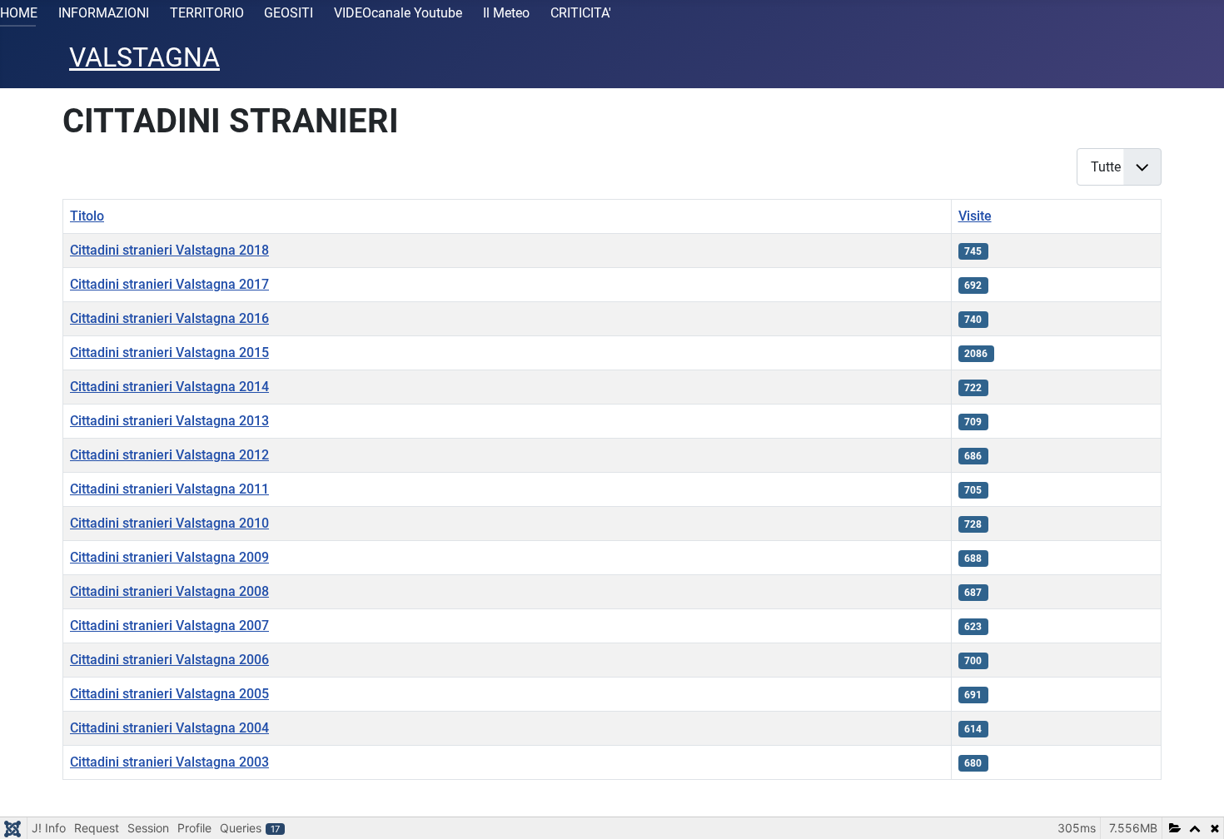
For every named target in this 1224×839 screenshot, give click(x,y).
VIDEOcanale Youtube (398, 13)
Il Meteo (506, 13)
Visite (975, 216)
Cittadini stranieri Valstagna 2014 (169, 387)
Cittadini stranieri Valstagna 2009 (169, 557)
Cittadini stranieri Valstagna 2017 (169, 284)
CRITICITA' (580, 13)
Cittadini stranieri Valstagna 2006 (169, 660)
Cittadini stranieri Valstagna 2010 (169, 523)
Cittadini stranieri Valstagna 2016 (169, 318)
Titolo (87, 216)
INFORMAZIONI (103, 13)
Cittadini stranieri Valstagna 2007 (169, 625)
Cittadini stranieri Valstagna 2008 (169, 591)
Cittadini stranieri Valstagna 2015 (169, 352)
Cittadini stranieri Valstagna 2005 (169, 694)
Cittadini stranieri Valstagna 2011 (169, 489)
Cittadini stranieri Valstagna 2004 (169, 728)
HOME (18, 13)
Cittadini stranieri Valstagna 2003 (169, 762)
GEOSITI (288, 13)
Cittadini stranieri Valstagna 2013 (169, 421)
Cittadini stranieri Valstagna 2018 (169, 250)
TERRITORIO (207, 13)
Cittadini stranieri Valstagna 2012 (169, 455)
